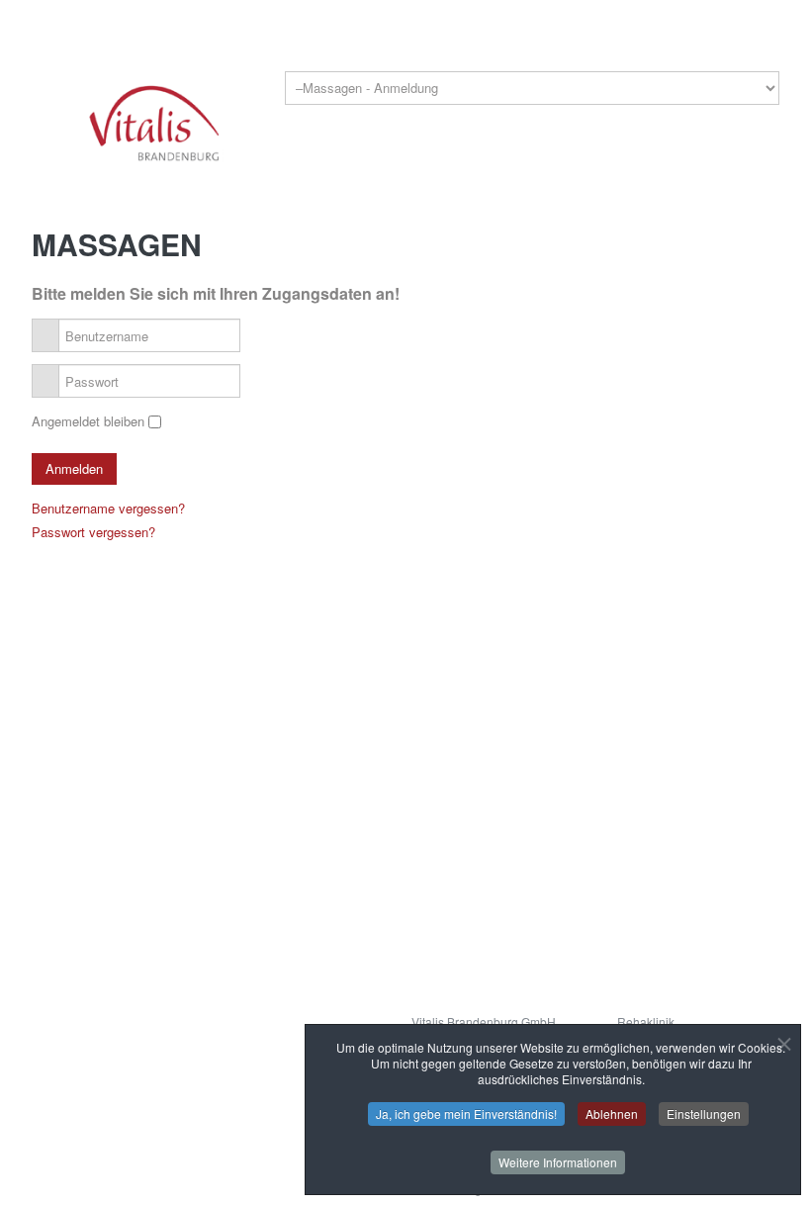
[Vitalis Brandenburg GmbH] (152, 121)
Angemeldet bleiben (88, 421)
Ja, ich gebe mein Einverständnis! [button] (466, 1113)
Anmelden (74, 468)
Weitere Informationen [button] (557, 1162)
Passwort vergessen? (93, 531)
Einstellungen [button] (704, 1113)
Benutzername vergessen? (108, 508)
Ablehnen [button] (612, 1113)
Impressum (138, 979)
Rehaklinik (646, 1021)
